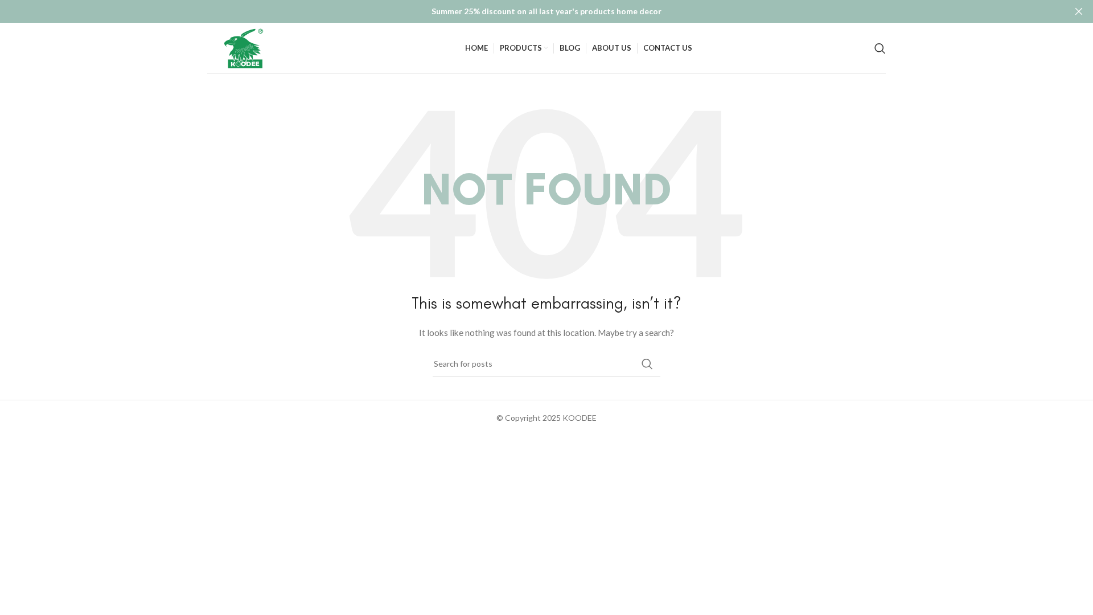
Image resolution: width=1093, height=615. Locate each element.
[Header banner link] (529, 11)
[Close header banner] (1079, 11)
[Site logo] (245, 47)
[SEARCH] (647, 364)
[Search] (880, 48)
